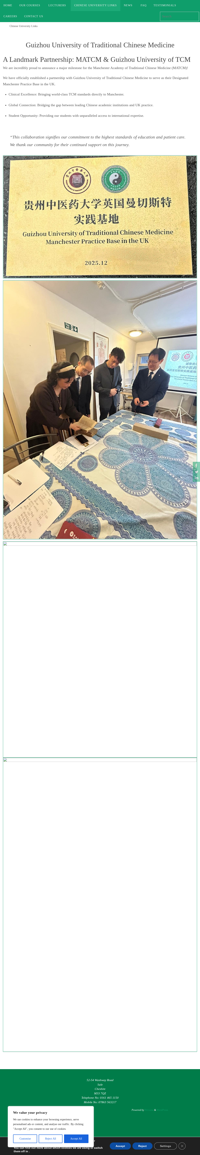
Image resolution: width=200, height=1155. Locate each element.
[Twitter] (196, 471)
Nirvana (149, 1109)
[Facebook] (196, 465)
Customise (25, 1138)
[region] (51, 1126)
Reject (142, 1146)
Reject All (50, 1138)
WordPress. (163, 1109)
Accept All (76, 1138)
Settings (165, 1146)
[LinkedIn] (196, 478)
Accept (120, 1146)
